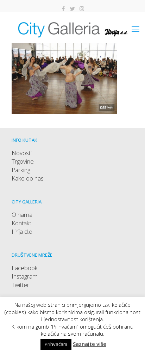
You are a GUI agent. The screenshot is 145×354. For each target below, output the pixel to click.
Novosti (22, 153)
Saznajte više (89, 343)
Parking (21, 170)
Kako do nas (28, 178)
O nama (22, 214)
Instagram (25, 276)
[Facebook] (63, 8)
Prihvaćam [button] (56, 344)
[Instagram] (82, 8)
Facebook (25, 268)
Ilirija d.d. (22, 231)
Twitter (20, 285)
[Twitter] (72, 8)
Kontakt (21, 223)
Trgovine (23, 161)
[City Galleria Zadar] (72, 28)
